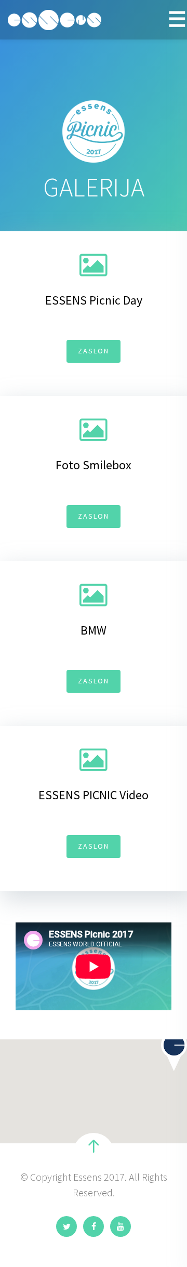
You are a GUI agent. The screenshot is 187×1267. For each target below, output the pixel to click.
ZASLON (93, 350)
